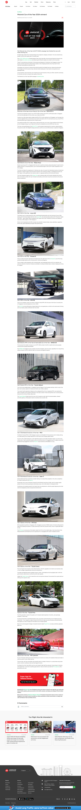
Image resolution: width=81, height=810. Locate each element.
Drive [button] (42, 2)
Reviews (42, 6)
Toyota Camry (25, 576)
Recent (15, 6)
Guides (50, 6)
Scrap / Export (30, 782)
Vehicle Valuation (31, 791)
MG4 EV (36, 441)
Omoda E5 (53, 258)
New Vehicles (20, 791)
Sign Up (73, 2)
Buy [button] (26, 2)
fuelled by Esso (40, 76)
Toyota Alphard (22, 396)
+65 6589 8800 (47, 787)
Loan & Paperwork (20, 787)
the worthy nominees (27, 60)
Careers (6, 784)
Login (69, 2)
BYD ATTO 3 (35, 126)
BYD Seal (21, 530)
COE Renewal (19, 784)
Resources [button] (48, 2)
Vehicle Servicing (31, 789)
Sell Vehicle (30, 784)
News (35, 6)
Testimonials (7, 789)
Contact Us (7, 786)
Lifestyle (56, 6)
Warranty (29, 793)
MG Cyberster (56, 666)
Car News (19, 11)
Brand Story (7, 782)
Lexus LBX (39, 216)
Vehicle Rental (30, 787)
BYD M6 (21, 306)
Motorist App (7, 787)
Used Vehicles (30, 786)
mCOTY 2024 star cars (24, 58)
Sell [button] (31, 2)
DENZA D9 (21, 348)
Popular (21, 6)
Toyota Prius (46, 623)
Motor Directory (20, 789)
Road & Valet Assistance (21, 793)
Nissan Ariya (35, 175)
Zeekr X (31, 480)
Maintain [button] (36, 2)
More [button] (54, 2)
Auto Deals (19, 782)
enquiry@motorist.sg (48, 789)
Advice (28, 6)
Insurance (19, 786)
